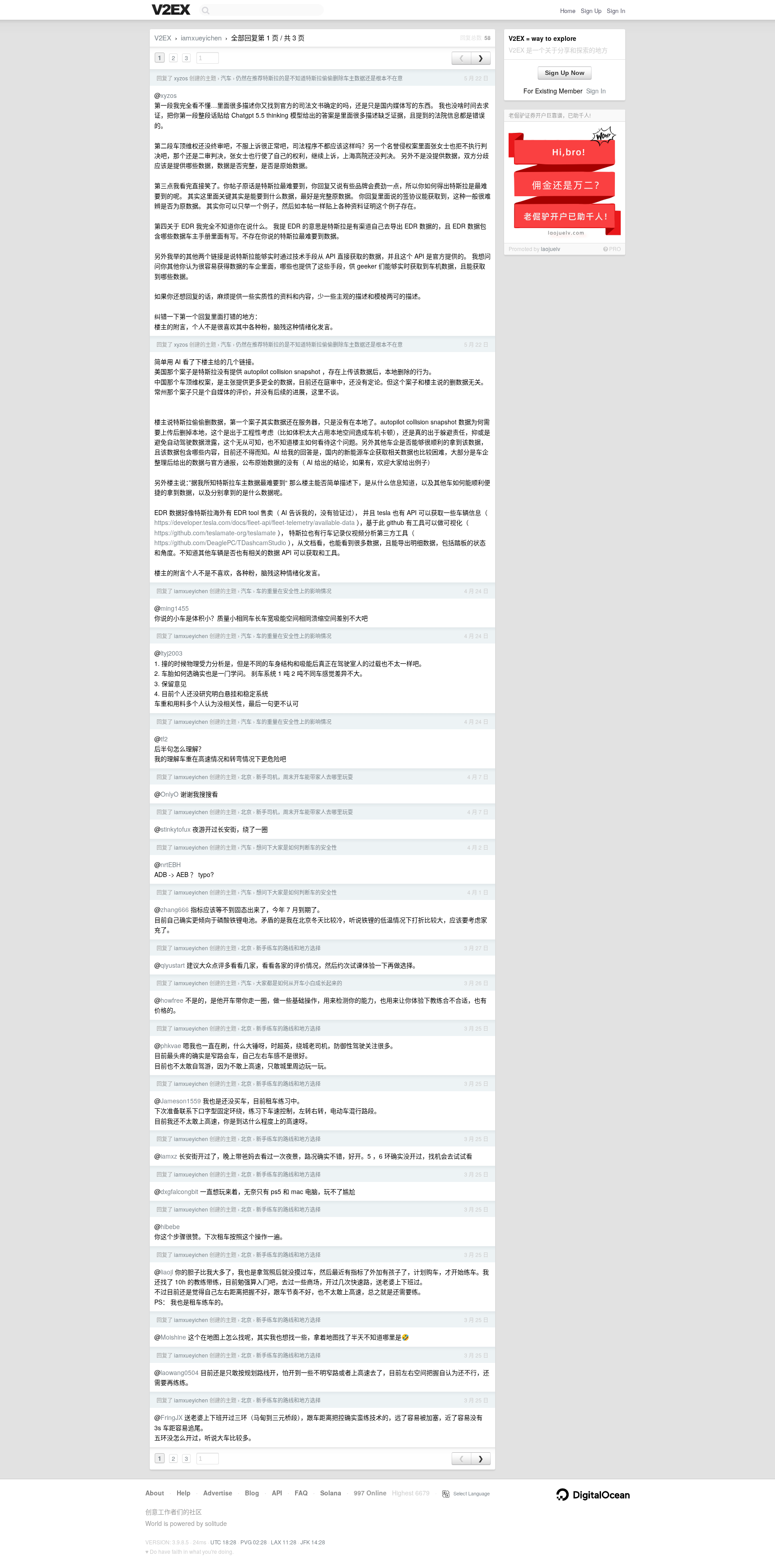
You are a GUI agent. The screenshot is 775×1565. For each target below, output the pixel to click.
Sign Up (591, 10)
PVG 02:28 (253, 1542)
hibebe (170, 1226)
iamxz (169, 1155)
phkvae (171, 1045)
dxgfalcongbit (179, 1191)
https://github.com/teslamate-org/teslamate (215, 532)
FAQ (301, 1492)
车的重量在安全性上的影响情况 (293, 591)
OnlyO (170, 793)
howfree (172, 1000)
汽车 (226, 78)
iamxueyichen (201, 37)
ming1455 (175, 608)
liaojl (167, 1271)
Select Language (469, 1493)
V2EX (162, 37)
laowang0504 (180, 1372)
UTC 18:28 (223, 1542)
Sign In (616, 10)
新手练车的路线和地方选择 (288, 948)
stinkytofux (176, 828)
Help (184, 1492)
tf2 (164, 738)
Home (567, 10)
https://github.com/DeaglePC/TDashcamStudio (220, 542)
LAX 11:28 (283, 1542)
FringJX (172, 1417)
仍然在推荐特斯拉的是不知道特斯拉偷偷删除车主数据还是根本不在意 (319, 78)
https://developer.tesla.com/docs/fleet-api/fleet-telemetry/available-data (254, 522)
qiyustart (173, 965)
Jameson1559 (181, 1100)
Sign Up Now (564, 72)
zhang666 (175, 909)
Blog (252, 1492)
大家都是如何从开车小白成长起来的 (299, 983)
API (277, 1492)
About (154, 1492)
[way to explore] (172, 10)
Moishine (173, 1336)
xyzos (181, 78)
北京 (246, 776)
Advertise (217, 1492)
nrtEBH (171, 864)
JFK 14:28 (312, 1542)
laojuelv (550, 248)
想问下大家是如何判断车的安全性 (296, 847)
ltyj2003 (172, 652)
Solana (330, 1492)
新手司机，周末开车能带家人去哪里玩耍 (304, 776)
